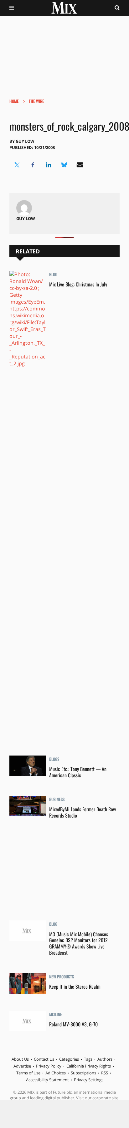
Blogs (54, 759)
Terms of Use (28, 1073)
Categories (69, 1059)
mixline (55, 1014)
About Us (20, 1059)
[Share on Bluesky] (64, 165)
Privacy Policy (48, 1066)
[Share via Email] (80, 165)
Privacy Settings (88, 1079)
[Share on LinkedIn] (48, 165)
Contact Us (44, 1059)
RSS (104, 1073)
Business (56, 799)
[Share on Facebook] (33, 165)
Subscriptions (83, 1073)
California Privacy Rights (88, 1066)
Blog (53, 274)
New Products (61, 977)
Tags (88, 1059)
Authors (104, 1059)
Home (14, 101)
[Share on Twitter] (17, 165)
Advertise (22, 1066)
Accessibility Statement (47, 1079)
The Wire (36, 101)
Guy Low (25, 141)
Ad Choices (55, 1073)
